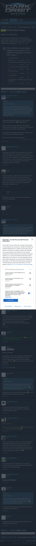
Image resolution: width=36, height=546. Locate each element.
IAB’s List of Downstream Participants (20, 264)
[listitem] (18, 269)
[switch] (29, 273)
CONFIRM (11, 300)
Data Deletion (8, 306)
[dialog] (18, 273)
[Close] (32, 239)
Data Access (18, 306)
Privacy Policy (27, 306)
